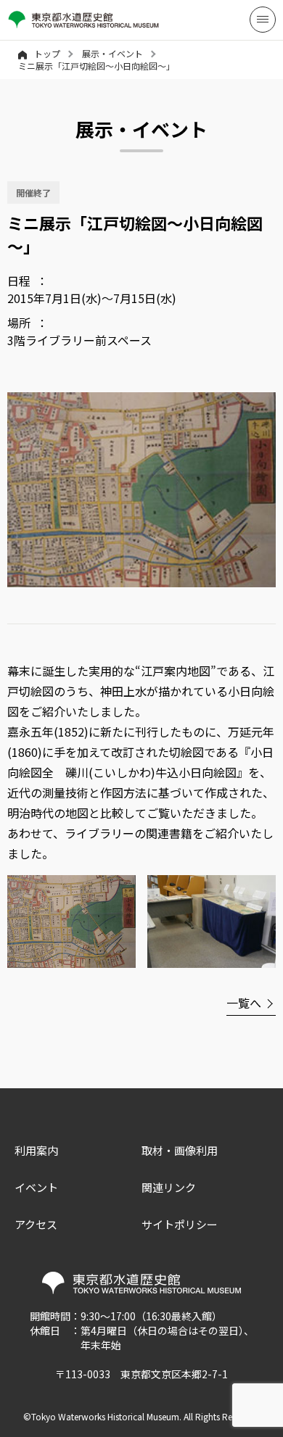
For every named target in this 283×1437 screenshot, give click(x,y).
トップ (47, 53)
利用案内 (36, 1150)
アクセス (36, 1224)
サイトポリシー (180, 1224)
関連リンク (169, 1187)
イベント (36, 1187)
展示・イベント (112, 53)
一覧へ (243, 1002)
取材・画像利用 (180, 1150)
